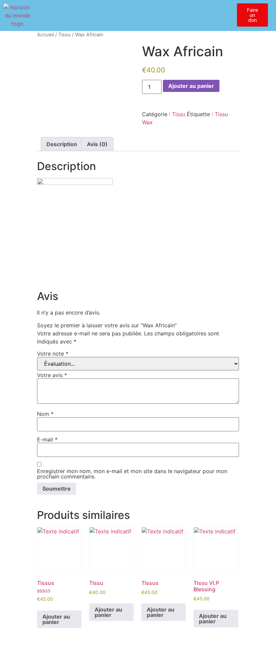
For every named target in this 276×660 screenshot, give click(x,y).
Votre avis (52, 375)
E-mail (47, 439)
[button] (158, 9)
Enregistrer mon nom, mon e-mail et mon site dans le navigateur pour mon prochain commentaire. (132, 473)
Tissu (64, 35)
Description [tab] (61, 144)
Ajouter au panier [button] (56, 619)
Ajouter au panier (191, 85)
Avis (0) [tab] (97, 144)
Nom (45, 414)
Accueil (45, 35)
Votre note (52, 353)
